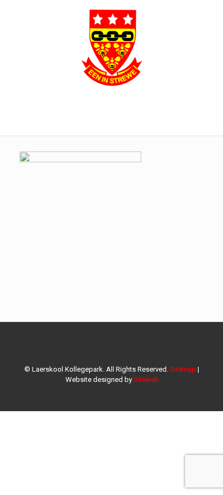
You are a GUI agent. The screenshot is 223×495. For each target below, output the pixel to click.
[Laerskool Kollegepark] (111, 46)
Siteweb (146, 379)
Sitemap (183, 369)
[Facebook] (111, 395)
